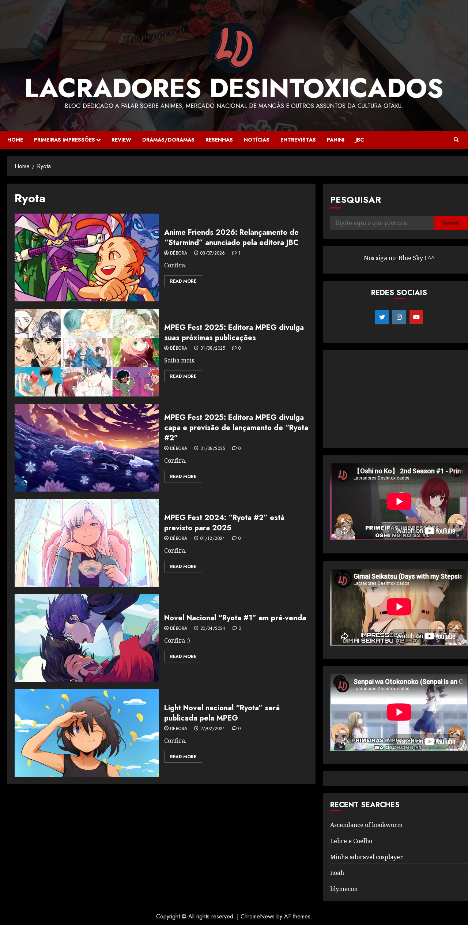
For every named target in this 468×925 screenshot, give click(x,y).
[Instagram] (399, 317)
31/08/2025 (212, 348)
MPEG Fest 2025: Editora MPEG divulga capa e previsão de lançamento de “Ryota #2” (236, 427)
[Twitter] (382, 317)
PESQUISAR (355, 199)
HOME (15, 139)
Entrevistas (298, 139)
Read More (183, 281)
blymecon (344, 889)
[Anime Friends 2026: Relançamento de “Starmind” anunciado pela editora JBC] (87, 257)
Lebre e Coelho (351, 841)
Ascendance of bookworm (366, 825)
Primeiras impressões (64, 139)
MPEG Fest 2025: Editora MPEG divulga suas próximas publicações (234, 332)
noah (337, 873)
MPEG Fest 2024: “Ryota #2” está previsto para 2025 (224, 522)
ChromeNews (258, 916)
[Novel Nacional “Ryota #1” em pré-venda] (87, 638)
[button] (456, 140)
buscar (450, 222)
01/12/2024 (212, 539)
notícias (256, 139)
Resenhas (219, 139)
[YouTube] (416, 317)
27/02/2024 (212, 729)
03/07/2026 (212, 253)
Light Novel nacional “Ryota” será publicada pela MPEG (222, 713)
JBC (359, 139)
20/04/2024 (213, 629)
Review (121, 139)
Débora (178, 253)
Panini (335, 139)
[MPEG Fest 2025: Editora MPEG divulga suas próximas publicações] (87, 352)
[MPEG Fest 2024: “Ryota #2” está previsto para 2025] (87, 543)
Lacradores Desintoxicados (234, 88)
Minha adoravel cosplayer (366, 857)
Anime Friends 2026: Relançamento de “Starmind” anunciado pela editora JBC (231, 237)
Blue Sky (411, 258)
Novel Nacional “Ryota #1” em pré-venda (235, 618)
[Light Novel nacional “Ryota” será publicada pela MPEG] (87, 733)
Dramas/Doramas (168, 139)
